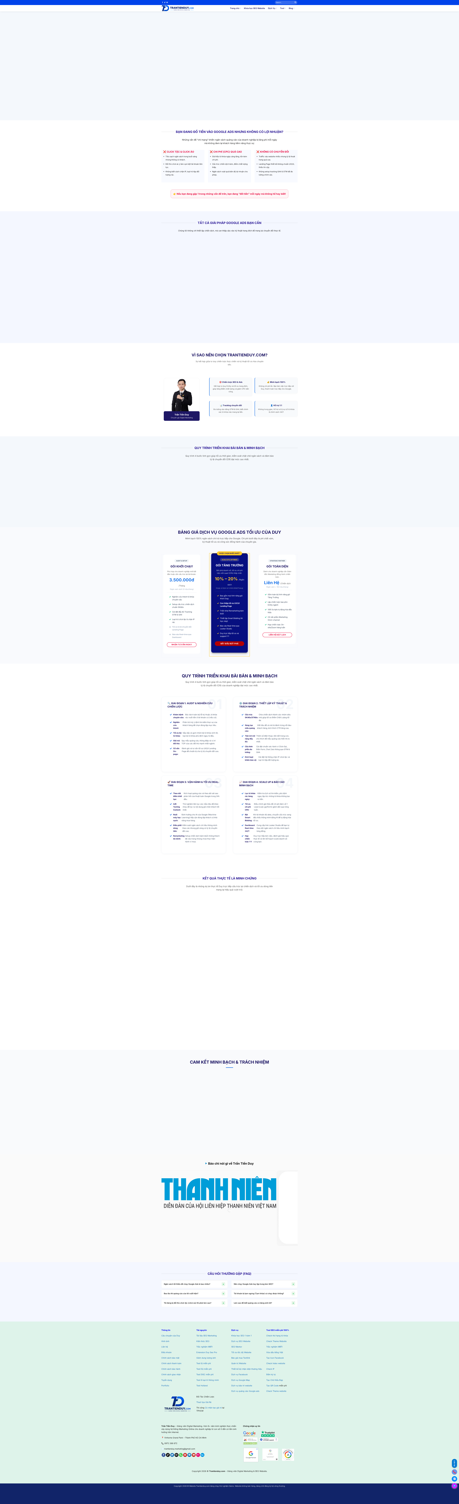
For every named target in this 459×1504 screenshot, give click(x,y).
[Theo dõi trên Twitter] (172, 1455)
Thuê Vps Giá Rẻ (203, 1402)
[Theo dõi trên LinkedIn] (189, 1455)
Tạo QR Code (272, 1385)
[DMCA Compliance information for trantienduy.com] (250, 1443)
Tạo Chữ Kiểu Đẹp (274, 1380)
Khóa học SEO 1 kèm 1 (241, 1336)
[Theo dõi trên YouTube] (194, 1455)
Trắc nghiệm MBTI (204, 1347)
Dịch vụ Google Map (240, 1380)
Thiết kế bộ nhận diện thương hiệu (246, 1369)
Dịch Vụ (271, 8)
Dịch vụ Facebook (239, 1374)
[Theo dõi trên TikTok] (165, 2)
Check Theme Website (276, 1341)
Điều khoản (166, 1352)
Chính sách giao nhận (171, 1374)
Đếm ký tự (271, 1374)
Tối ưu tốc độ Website (241, 1352)
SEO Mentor (236, 1347)
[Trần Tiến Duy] (181, 8)
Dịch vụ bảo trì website (241, 1385)
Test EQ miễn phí (204, 1369)
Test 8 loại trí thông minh (207, 1380)
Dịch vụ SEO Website (240, 1341)
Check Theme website (276, 1391)
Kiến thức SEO (202, 1341)
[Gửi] (295, 2)
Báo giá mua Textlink (240, 1358)
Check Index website (275, 1363)
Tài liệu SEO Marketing (206, 1336)
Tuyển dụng (166, 1380)
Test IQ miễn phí (203, 1363)
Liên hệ (164, 1347)
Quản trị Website (238, 1363)
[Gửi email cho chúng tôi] (167, 2)
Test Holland (202, 1385)
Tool (282, 8)
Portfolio (165, 1385)
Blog (291, 8)
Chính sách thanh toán (171, 1363)
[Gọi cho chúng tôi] (181, 1455)
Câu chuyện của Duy (170, 1336)
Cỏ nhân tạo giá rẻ (213, 1408)
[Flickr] (198, 1455)
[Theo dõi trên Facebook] (162, 2)
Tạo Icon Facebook (275, 1358)
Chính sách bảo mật (170, 1358)
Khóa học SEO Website (254, 8)
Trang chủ (234, 8)
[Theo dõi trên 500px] (202, 1455)
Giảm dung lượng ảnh (206, 1358)
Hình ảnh (165, 1341)
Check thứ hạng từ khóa (277, 1336)
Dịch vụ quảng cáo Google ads (245, 1391)
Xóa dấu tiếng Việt (274, 1352)
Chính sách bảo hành (170, 1369)
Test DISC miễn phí (204, 1374)
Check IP (270, 1369)
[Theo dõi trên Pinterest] (185, 1455)
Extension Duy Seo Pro (206, 1352)
